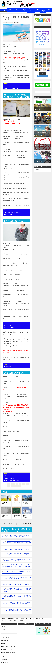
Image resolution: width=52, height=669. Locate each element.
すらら (8, 483)
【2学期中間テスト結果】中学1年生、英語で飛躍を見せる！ (27, 516)
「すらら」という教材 (9, 327)
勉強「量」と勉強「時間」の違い (12, 480)
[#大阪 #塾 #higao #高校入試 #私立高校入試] (48, 58)
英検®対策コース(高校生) (7, 649)
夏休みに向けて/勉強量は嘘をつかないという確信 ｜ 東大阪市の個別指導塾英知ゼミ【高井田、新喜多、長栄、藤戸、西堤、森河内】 (16, 542)
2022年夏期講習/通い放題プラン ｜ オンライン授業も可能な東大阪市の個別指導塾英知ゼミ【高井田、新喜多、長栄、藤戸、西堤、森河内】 (16, 590)
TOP (21, 618)
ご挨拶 (3, 629)
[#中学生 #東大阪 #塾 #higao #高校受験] (40, 62)
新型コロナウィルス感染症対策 (8, 646)
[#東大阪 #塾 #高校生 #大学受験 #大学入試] (44, 62)
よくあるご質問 (43, 10)
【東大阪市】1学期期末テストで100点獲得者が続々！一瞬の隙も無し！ (42, 147)
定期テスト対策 (5, 640)
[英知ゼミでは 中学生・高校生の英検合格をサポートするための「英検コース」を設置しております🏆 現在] (40, 69)
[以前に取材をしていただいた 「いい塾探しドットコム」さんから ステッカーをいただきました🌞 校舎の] (48, 69)
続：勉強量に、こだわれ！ (10, 475)
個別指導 (13, 483)
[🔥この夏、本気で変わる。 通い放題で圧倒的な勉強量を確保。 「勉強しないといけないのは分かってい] (36, 58)
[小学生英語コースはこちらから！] (43, 633)
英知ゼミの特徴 (5, 656)
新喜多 (27, 483)
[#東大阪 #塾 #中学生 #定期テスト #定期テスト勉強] (36, 62)
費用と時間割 (17, 10)
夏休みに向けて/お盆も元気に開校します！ (13, 212)
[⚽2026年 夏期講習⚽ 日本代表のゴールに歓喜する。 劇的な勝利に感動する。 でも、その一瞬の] (48, 54)
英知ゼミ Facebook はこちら (25, 623)
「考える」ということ (9, 325)
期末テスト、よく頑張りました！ (8, 523)
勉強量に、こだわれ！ (9, 478)
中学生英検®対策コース (7, 637)
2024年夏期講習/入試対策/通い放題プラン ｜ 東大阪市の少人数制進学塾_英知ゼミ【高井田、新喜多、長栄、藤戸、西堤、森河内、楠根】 (16, 604)
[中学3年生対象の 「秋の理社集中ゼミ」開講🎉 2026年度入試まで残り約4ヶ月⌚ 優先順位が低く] (36, 69)
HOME (3, 10)
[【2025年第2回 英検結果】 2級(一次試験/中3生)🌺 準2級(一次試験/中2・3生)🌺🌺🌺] (44, 65)
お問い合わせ (49, 10)
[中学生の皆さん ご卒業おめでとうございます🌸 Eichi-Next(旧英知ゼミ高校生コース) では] (44, 58)
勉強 (17, 483)
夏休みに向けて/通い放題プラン (11, 86)
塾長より (11, 22)
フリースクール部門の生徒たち (5, 503)
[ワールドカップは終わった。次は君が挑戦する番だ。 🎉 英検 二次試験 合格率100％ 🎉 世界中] (36, 54)
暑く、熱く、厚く (8, 214)
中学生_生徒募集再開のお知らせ (16, 516)
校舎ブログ (37, 10)
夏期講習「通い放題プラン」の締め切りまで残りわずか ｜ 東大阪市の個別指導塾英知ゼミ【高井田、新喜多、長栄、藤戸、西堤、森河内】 (16, 566)
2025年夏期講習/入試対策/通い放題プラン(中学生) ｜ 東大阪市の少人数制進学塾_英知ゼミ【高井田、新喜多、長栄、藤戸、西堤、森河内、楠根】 (16, 610)
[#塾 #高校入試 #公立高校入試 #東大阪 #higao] (40, 58)
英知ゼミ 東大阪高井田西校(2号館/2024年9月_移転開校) (8, 653)
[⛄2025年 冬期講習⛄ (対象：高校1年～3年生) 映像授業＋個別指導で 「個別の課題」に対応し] (36, 65)
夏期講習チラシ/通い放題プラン (11, 88)
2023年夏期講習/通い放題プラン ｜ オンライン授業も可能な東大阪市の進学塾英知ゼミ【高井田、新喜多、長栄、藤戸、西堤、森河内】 (16, 597)
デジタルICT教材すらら (7, 634)
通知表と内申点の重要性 (5, 516)
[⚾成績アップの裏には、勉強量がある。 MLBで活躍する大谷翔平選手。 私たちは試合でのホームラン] (44, 54)
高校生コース (5, 662)
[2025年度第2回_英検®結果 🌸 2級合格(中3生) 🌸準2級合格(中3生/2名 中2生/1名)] (40, 65)
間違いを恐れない (8, 366)
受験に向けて (6, 22)
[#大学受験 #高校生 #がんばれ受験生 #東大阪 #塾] (48, 62)
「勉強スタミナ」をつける (16, 503)
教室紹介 (24, 10)
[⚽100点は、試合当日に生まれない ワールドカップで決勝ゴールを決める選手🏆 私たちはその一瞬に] (40, 54)
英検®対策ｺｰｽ (30, 10)
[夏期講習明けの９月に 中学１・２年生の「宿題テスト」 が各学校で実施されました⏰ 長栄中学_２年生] (48, 65)
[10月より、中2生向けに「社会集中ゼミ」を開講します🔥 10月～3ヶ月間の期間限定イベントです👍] (44, 69)
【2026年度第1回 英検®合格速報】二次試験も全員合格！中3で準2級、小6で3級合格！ (42, 134)
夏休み (23, 483)
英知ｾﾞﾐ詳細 (9, 10)
